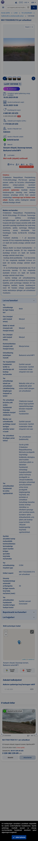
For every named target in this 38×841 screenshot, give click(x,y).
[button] (19, 837)
